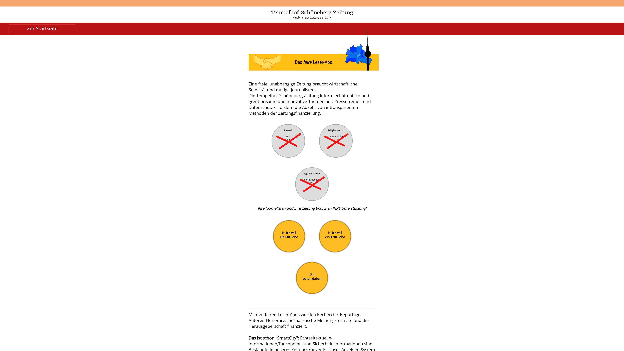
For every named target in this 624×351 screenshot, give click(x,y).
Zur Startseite (42, 28)
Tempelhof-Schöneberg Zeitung (312, 12)
